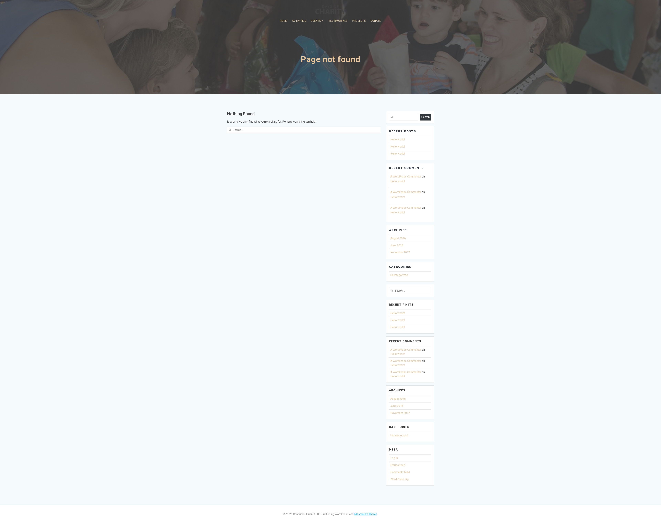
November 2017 (400, 252)
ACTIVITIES (299, 20)
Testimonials (338, 20)
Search (425, 117)
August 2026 (398, 238)
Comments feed (400, 472)
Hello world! (397, 139)
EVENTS (316, 20)
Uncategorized (399, 275)
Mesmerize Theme (365, 514)
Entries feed (397, 465)
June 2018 (396, 245)
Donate (376, 20)
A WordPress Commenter (405, 176)
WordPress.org (399, 479)
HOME (283, 20)
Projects (359, 20)
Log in (394, 458)
